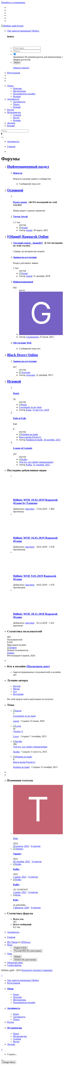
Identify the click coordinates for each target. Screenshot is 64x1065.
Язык (10, 945)
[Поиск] (2, 137)
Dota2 (16, 393)
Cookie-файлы (14, 965)
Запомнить (18, 57)
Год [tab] (15, 691)
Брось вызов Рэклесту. (30, 437)
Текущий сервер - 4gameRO (28, 243)
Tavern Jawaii (20, 216)
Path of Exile (19, 418)
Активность (13, 99)
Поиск (16, 104)
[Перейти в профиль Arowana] (24, 372)
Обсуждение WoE (22, 343)
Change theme (8, 1062)
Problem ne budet (34, 439)
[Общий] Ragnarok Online (28, 236)
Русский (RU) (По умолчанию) (27, 951)
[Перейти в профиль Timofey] (18, 849)
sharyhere (29, 509)
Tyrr (15, 838)
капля (16, 721)
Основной (15, 190)
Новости (17, 173)
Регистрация (13, 73)
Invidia (16, 751)
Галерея (17, 115)
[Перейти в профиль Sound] (23, 227)
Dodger (10, 653)
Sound (29, 230)
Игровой (14, 381)
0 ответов (35, 846)
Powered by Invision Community (37, 970)
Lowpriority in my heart (30, 407)
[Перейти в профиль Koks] (17, 895)
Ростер (10, 109)
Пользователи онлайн (24, 93)
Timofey (17, 854)
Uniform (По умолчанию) (25, 960)
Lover (16, 736)
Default (17, 957)
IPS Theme (12, 942)
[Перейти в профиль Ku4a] (23, 404)
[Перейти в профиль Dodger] (12, 647)
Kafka (29, 464)
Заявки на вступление (25, 257)
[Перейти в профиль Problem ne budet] (28, 434)
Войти (17, 62)
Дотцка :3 (18, 731)
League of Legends (22, 448)
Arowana (30, 375)
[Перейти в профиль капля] (17, 710)
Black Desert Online (22, 355)
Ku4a (28, 410)
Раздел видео (20, 202)
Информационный (23, 282)
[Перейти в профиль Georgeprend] (41, 334)
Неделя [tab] (16, 686)
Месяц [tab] (16, 689)
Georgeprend (32, 337)
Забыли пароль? (21, 67)
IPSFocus (25, 942)
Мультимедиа (14, 112)
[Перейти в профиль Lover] (17, 726)
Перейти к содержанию (13, 2)
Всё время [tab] (18, 694)
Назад (16, 994)
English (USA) (20, 948)
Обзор (10, 86)
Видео (16, 117)
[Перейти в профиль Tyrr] (38, 833)
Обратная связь (15, 962)
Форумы (17, 88)
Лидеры (11, 123)
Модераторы (19, 91)
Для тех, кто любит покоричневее (36, 462)
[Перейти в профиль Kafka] (23, 459)
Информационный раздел (28, 166)
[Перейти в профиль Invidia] (17, 741)
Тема (9, 953)
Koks (15, 900)
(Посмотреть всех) (38, 666)
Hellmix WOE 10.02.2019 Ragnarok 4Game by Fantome (35, 501)
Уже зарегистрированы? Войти (23, 31)
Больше (17, 96)
